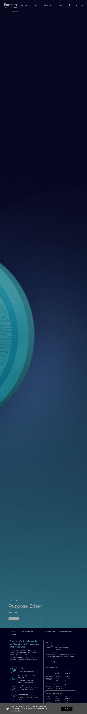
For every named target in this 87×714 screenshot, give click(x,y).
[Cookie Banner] (43, 708)
